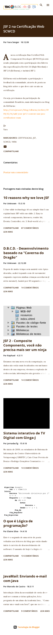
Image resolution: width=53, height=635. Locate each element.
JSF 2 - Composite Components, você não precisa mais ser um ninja (24, 345)
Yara (14, 141)
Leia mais (8, 231)
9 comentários (29, 611)
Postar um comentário (15, 172)
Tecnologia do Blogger (28, 627)
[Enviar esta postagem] (5, 147)
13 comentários (30, 556)
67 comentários (30, 228)
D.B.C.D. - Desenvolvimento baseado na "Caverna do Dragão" (26, 253)
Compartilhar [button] (11, 151)
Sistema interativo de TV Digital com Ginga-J (24, 435)
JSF (34, 137)
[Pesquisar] (41, 5)
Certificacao (25, 137)
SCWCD (6, 141)
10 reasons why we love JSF (26, 197)
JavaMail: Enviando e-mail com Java (25, 578)
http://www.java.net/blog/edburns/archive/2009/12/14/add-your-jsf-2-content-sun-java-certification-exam (26, 114)
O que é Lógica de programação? (18, 523)
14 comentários (30, 287)
